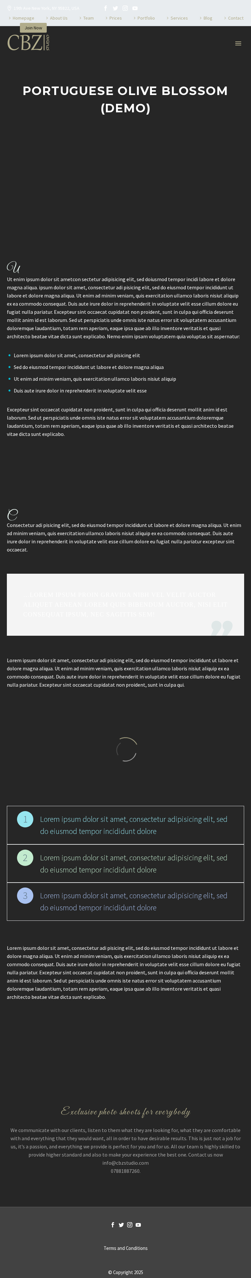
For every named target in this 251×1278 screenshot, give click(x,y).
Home (67, 63)
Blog (208, 18)
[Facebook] (105, 8)
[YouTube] (135, 8)
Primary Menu (238, 43)
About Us (59, 18)
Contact (235, 18)
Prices (115, 18)
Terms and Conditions (126, 1248)
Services (179, 18)
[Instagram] (125, 8)
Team (88, 18)
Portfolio (146, 18)
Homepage (23, 18)
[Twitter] (115, 8)
